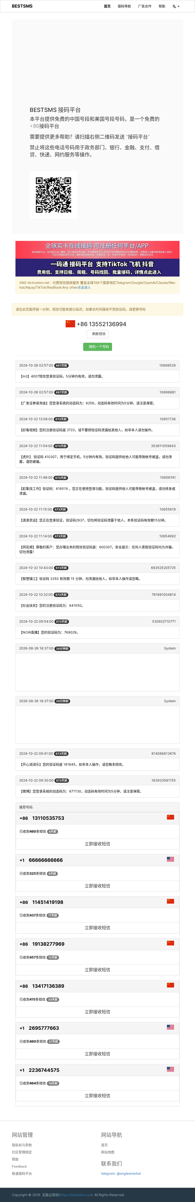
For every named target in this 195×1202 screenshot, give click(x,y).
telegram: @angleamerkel (121, 1173)
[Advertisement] (97, 66)
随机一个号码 (99, 346)
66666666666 (46, 860)
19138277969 (48, 944)
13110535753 (48, 818)
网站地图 (107, 1152)
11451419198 (47, 902)
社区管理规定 (22, 1152)
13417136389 (48, 986)
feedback (19, 1166)
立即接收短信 (97, 843)
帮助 (162, 6)
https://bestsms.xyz (75, 1195)
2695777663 (44, 1028)
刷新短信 (99, 334)
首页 (107, 6)
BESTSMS (22, 6)
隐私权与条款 (22, 1145)
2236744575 (44, 1070)
